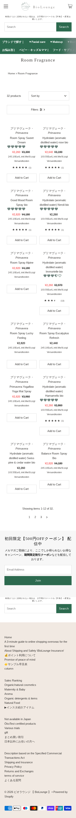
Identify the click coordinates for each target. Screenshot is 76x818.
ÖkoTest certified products (20, 723)
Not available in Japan (17, 719)
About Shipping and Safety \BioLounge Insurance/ (34, 650)
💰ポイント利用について (20, 655)
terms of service (14, 775)
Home (11, 73)
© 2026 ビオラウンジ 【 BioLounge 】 (27, 791)
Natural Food (12, 702)
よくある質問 (12, 780)
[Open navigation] (6, 6)
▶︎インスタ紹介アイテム (19, 707)
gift (6, 732)
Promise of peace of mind (19, 659)
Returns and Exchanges (19, 771)
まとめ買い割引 (14, 737)
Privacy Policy (13, 766)
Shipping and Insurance (18, 762)
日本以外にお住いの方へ (19, 741)
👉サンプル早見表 (15, 664)
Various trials (12, 728)
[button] (16, 146)
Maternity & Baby (14, 689)
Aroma (8, 693)
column (8, 668)
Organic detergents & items (20, 698)
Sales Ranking (13, 680)
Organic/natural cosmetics (20, 684)
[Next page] (46, 517)
